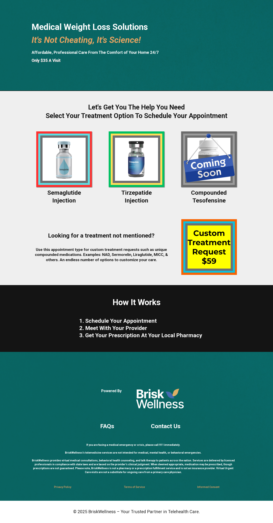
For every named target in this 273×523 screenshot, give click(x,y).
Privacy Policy (62, 487)
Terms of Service (134, 487)
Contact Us (166, 426)
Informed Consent (208, 487)
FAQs (107, 426)
